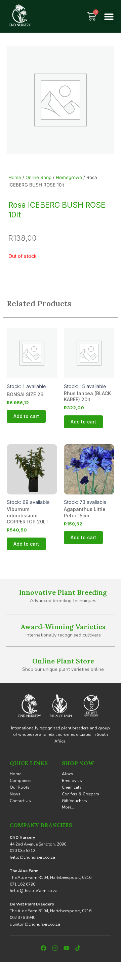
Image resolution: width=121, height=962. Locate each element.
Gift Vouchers (74, 800)
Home (14, 177)
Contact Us (20, 800)
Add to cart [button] (26, 416)
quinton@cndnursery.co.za (35, 924)
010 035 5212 (22, 850)
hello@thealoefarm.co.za (33, 890)
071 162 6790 (22, 884)
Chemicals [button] (72, 787)
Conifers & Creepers (80, 794)
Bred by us (72, 780)
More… (68, 807)
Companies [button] (21, 780)
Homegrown (69, 177)
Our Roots (20, 787)
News (15, 794)
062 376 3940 (22, 917)
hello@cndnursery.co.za (32, 857)
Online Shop (38, 177)
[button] (109, 16)
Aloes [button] (67, 774)
